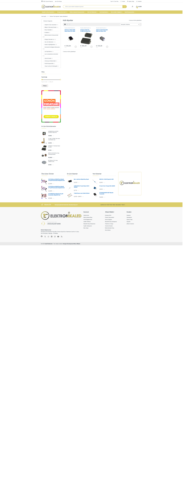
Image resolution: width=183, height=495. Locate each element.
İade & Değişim (108, 219)
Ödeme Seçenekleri (109, 217)
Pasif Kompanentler (129, 12)
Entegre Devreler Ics (50, 39)
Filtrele (45, 85)
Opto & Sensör (49, 58)
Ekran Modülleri (49, 29)
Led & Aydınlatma (104, 12)
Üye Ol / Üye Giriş (114, 1)
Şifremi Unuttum (130, 223)
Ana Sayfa (43, 16)
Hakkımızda (86, 215)
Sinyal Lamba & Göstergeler (52, 66)
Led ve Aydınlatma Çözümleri (50, 54)
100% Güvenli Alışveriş (48, 1)
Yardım (123, 1)
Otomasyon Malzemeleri (51, 61)
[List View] (69, 24)
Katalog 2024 (108, 215)
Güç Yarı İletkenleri (91, 12)
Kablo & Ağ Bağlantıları (51, 44)
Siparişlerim (129, 217)
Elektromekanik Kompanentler (77, 12)
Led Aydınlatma (49, 51)
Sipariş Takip (131, 1)
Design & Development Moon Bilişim (71, 243)
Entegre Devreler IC (62, 12)
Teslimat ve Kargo (109, 223)
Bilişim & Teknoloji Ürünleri (51, 27)
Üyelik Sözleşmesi (87, 225)
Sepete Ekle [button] (75, 46)
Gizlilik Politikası (87, 221)
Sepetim (128, 221)
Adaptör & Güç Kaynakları (48, 12)
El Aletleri (47, 32)
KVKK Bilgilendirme (87, 219)
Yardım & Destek (109, 225)
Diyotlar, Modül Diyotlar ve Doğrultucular (70, 28)
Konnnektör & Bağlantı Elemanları (51, 47)
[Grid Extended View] (67, 24)
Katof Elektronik (48, 243)
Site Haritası (107, 230)
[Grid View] (65, 24)
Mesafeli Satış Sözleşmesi (89, 223)
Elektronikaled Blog (87, 217)
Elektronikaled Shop (109, 228)
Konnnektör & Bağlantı (116, 12)
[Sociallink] (41, 236)
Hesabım (140, 1)
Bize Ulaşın (85, 228)
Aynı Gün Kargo (58, 1)
